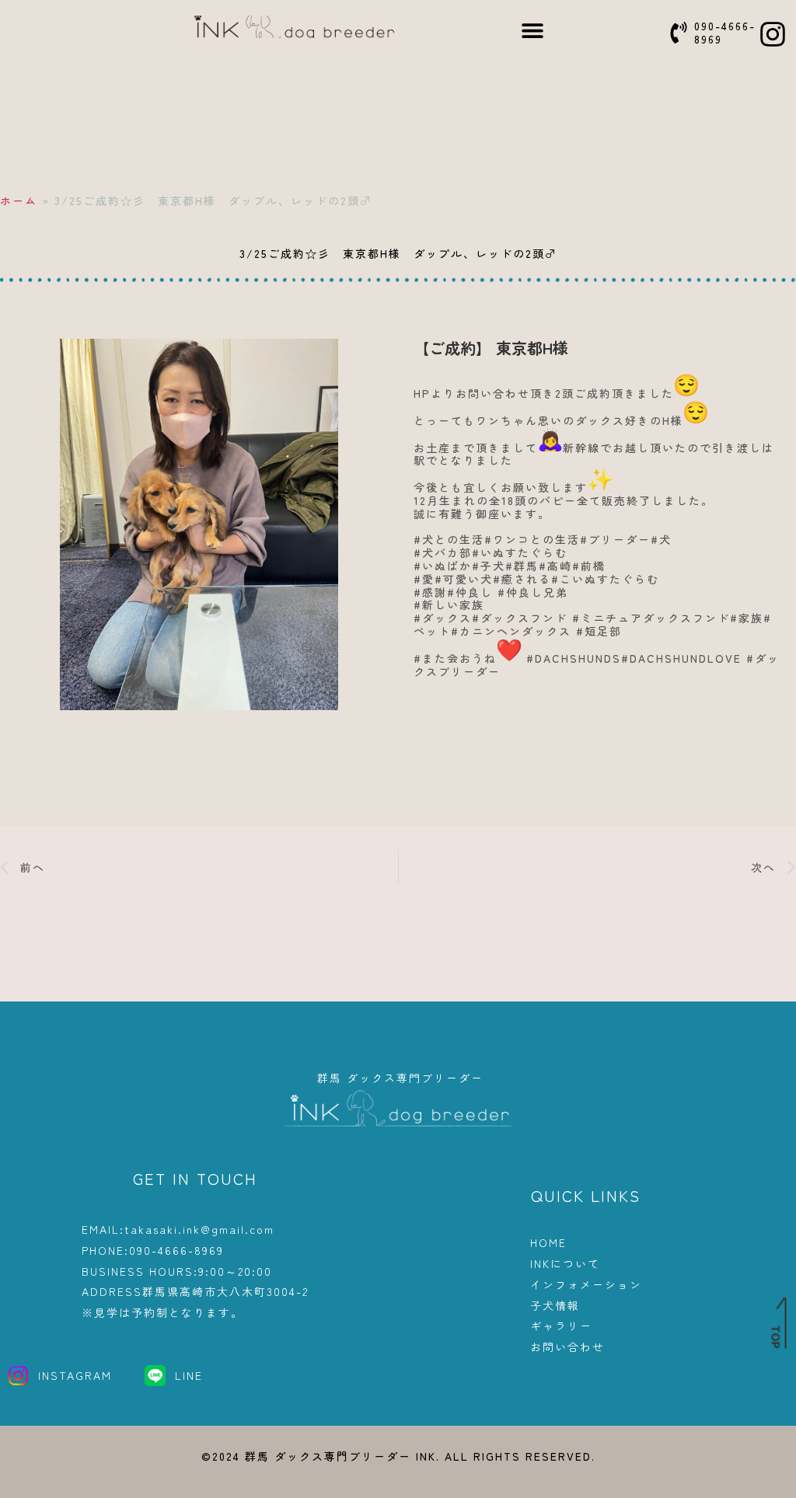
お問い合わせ (567, 1346)
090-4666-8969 (725, 32)
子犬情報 (555, 1305)
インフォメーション (586, 1284)
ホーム (18, 200)
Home (548, 1242)
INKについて (565, 1263)
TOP (776, 1337)
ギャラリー (561, 1326)
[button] (532, 29)
